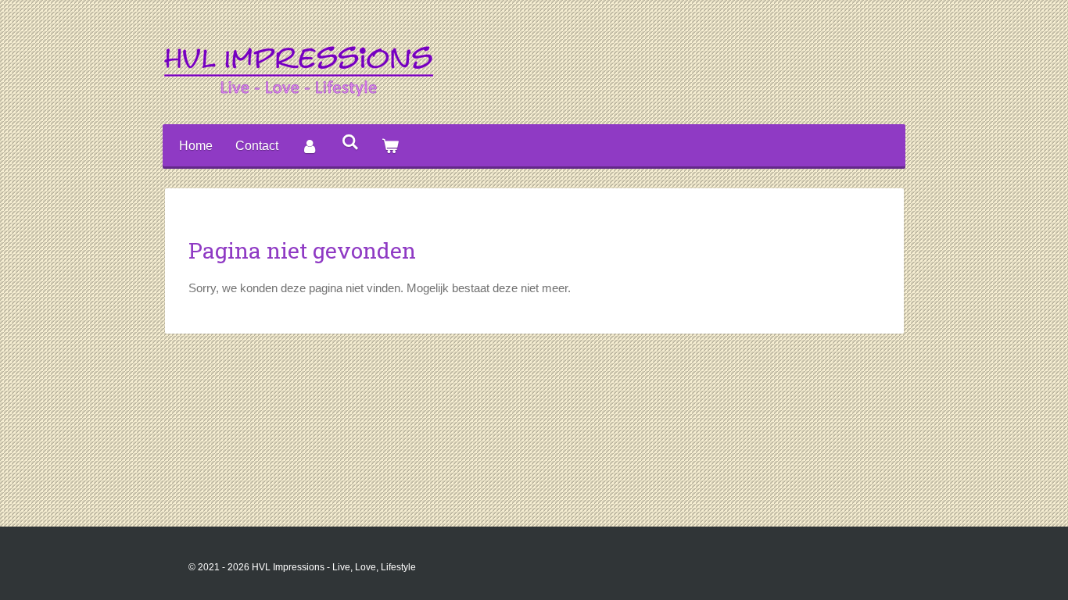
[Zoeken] (349, 142)
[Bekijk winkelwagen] (390, 146)
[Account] (309, 146)
